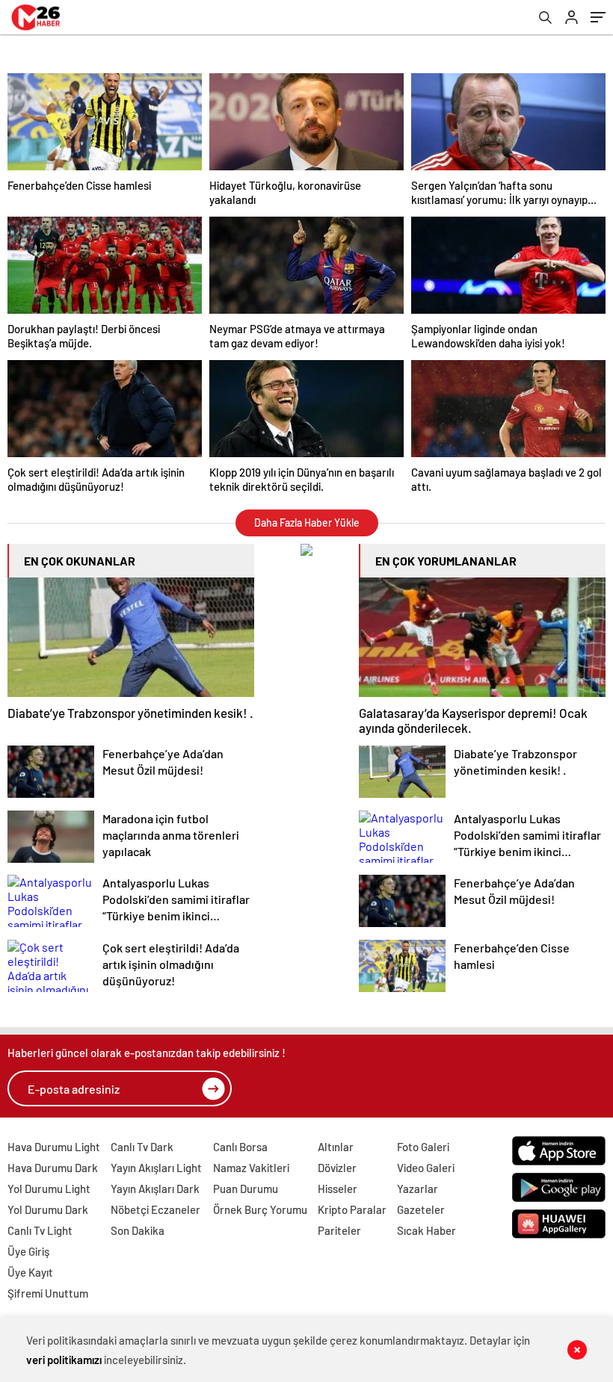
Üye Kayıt (30, 1272)
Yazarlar (417, 1188)
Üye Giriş (28, 1251)
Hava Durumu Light (53, 1146)
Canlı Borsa (240, 1146)
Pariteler (339, 1230)
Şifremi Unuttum (47, 1293)
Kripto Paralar (352, 1209)
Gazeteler (421, 1209)
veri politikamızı (64, 1359)
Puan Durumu (245, 1188)
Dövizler (337, 1167)
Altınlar (336, 1146)
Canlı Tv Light (40, 1230)
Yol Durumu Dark (47, 1209)
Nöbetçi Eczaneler (155, 1209)
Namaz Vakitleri (251, 1167)
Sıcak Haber (426, 1230)
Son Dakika (137, 1230)
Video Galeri (426, 1167)
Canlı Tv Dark (142, 1146)
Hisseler (337, 1188)
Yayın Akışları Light (156, 1167)
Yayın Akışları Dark (155, 1188)
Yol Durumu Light (48, 1188)
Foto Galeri (423, 1146)
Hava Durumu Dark (52, 1167)
